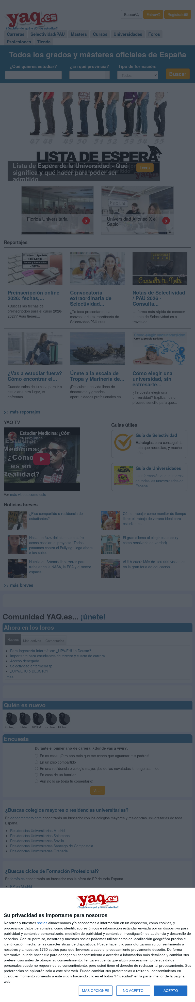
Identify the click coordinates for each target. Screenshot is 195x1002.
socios (42, 923)
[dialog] (97, 945)
